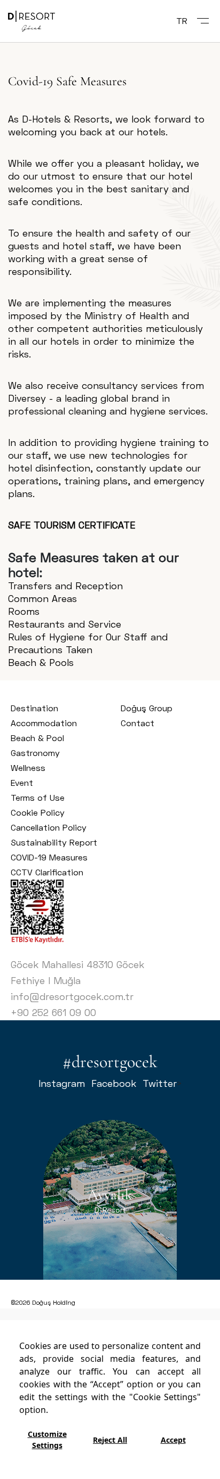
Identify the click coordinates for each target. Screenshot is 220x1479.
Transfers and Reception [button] (65, 585)
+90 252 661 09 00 (53, 1012)
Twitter (160, 1083)
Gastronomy (35, 752)
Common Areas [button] (42, 598)
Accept (173, 1440)
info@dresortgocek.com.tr (72, 996)
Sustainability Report (54, 842)
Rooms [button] (24, 611)
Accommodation (44, 723)
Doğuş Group (146, 708)
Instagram (61, 1083)
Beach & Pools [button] (41, 662)
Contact (137, 723)
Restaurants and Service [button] (64, 624)
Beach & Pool (37, 738)
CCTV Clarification (47, 872)
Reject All (110, 1440)
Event (22, 782)
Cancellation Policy (49, 827)
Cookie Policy (38, 812)
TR (181, 20)
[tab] (110, 585)
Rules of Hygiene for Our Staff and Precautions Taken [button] (88, 643)
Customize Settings (47, 1439)
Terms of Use (38, 797)
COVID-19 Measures (49, 857)
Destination (34, 708)
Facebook (113, 1083)
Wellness (28, 767)
